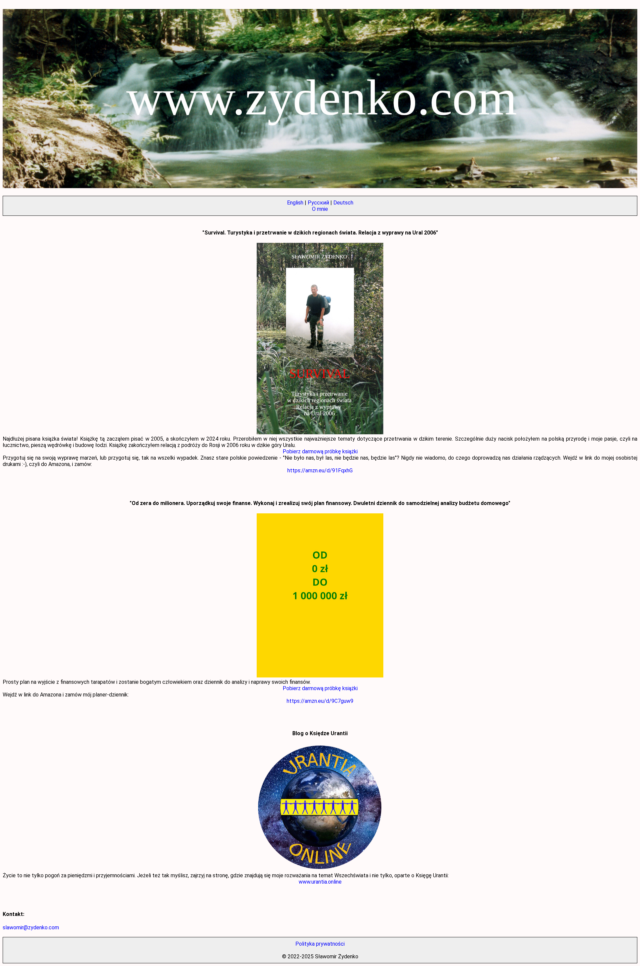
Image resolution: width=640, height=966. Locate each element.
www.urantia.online (320, 882)
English (295, 202)
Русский (318, 202)
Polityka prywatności (320, 944)
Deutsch (343, 202)
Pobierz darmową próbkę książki (320, 451)
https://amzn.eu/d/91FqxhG (320, 470)
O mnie (320, 209)
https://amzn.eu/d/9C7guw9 (320, 701)
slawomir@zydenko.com (31, 927)
